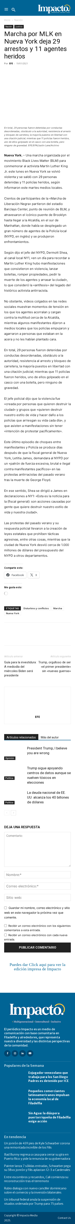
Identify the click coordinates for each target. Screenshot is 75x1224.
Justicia (19, 26)
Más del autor (50, 737)
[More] (56, 73)
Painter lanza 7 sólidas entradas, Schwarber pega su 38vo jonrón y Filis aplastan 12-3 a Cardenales (37, 1168)
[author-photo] (38, 711)
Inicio (7, 20)
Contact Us (64, 1217)
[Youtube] (30, 1053)
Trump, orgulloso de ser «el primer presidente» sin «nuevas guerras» (54, 666)
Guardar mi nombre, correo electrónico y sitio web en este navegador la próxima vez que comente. (37, 912)
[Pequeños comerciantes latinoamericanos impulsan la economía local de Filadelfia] (14, 1097)
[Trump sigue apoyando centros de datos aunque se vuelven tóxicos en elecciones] (14, 773)
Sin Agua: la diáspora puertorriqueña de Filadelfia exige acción (49, 1117)
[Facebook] (8, 73)
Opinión (9, 758)
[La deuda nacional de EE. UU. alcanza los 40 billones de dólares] (14, 797)
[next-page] (13, 812)
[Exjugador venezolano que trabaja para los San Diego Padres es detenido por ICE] (14, 1077)
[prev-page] (6, 812)
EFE (11, 63)
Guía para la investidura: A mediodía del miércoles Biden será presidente (20, 668)
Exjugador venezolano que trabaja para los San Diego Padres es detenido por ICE (48, 1077)
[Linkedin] (46, 73)
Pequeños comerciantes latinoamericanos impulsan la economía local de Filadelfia (48, 1097)
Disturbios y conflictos (36, 608)
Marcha (57, 608)
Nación (18, 20)
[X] (18, 73)
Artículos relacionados (21, 737)
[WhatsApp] (37, 73)
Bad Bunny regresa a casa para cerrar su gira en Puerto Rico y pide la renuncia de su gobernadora (37, 1157)
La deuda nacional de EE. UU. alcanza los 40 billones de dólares (48, 797)
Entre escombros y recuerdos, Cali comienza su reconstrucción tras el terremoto (36, 1179)
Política (9, 778)
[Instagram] (15, 1053)
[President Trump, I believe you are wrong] (14, 753)
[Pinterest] (27, 73)
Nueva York (12, 613)
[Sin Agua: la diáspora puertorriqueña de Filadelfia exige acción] (14, 1117)
